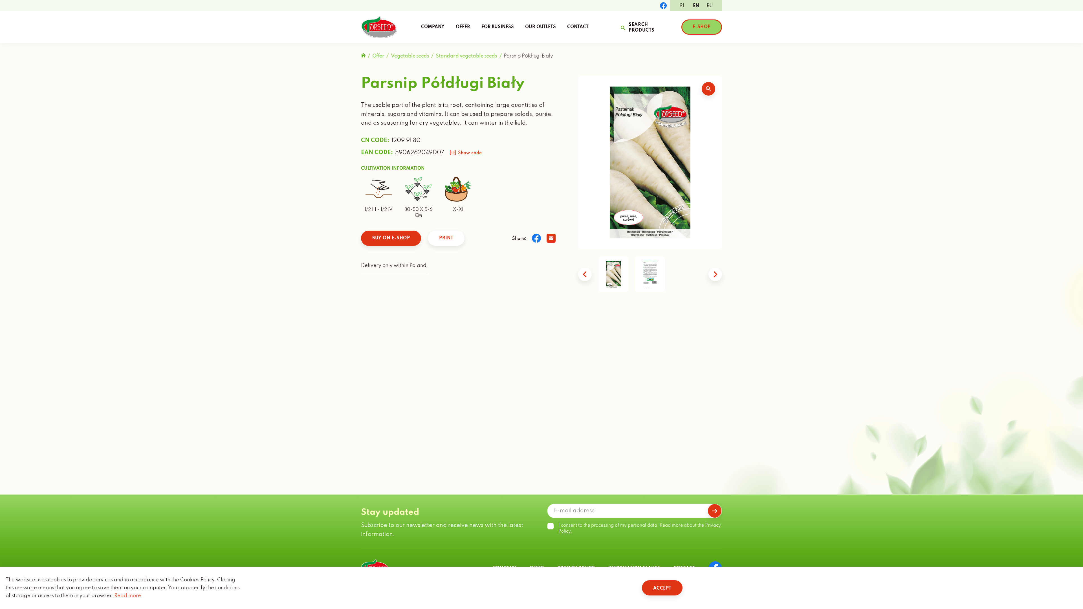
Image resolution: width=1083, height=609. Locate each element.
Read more (127, 595)
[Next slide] (715, 274)
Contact (578, 27)
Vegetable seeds (410, 56)
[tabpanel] (650, 162)
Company (432, 27)
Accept (662, 588)
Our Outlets (540, 27)
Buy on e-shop (391, 238)
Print (446, 238)
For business (497, 27)
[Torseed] (379, 27)
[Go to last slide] (585, 274)
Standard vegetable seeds (466, 56)
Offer (463, 27)
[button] (613, 274)
